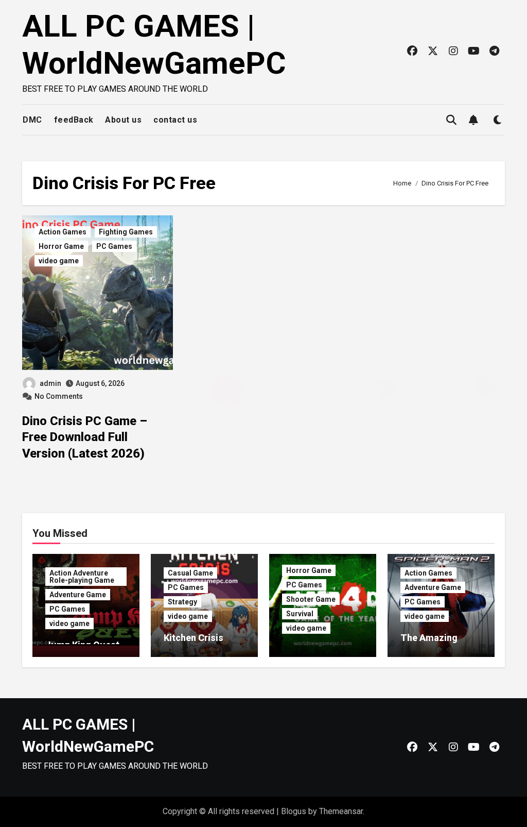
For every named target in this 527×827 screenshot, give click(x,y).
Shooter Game (311, 599)
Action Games (62, 232)
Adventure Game (77, 594)
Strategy (182, 602)
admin (50, 383)
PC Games (114, 246)
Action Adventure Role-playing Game (81, 576)
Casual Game (190, 573)
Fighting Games (126, 232)
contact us (175, 120)
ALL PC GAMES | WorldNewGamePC (154, 44)
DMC (32, 120)
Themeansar (341, 811)
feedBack (74, 120)
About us (123, 120)
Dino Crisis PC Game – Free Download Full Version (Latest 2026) (84, 437)
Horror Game (61, 246)
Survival (299, 614)
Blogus (293, 811)
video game (59, 261)
